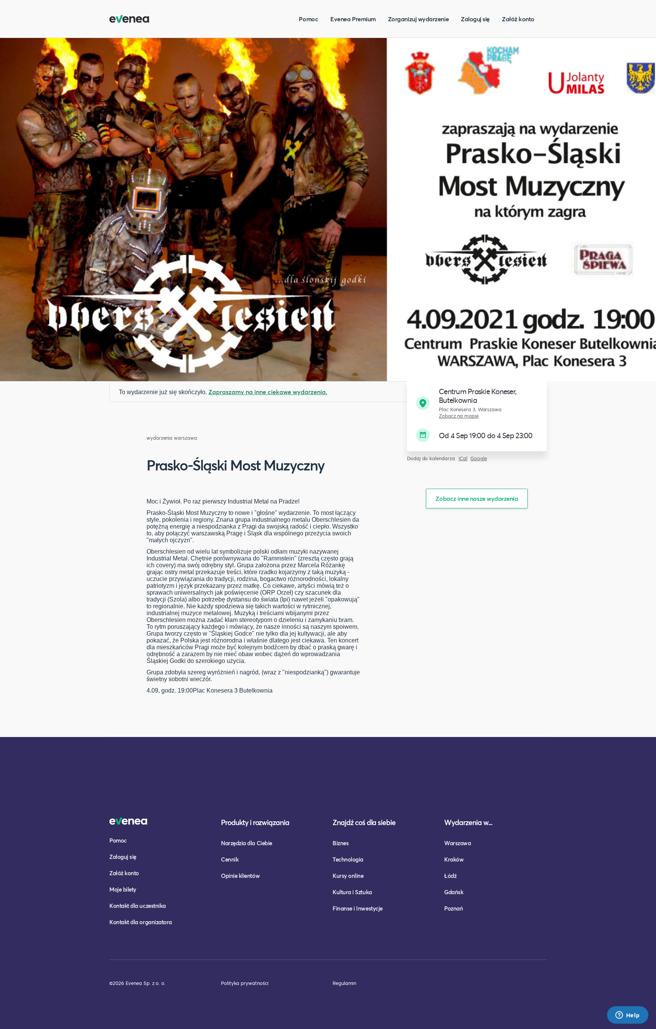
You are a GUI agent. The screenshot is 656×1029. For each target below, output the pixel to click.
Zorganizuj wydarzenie (418, 19)
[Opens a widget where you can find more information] (627, 1015)
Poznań (453, 908)
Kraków (454, 859)
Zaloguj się (475, 19)
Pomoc (308, 19)
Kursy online (348, 875)
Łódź (450, 875)
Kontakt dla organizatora (140, 922)
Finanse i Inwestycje (358, 908)
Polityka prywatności (244, 983)
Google (478, 458)
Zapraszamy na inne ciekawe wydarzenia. (267, 392)
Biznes (340, 843)
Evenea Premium (353, 19)
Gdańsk (453, 892)
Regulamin (344, 983)
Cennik (229, 859)
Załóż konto (518, 19)
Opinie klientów (240, 875)
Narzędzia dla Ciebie (246, 843)
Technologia (348, 859)
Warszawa (457, 843)
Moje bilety (122, 889)
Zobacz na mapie (459, 416)
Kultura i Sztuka (352, 892)
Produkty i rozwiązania (255, 822)
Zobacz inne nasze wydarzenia (476, 498)
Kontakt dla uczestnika (137, 905)
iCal (463, 458)
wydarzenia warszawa (172, 438)
